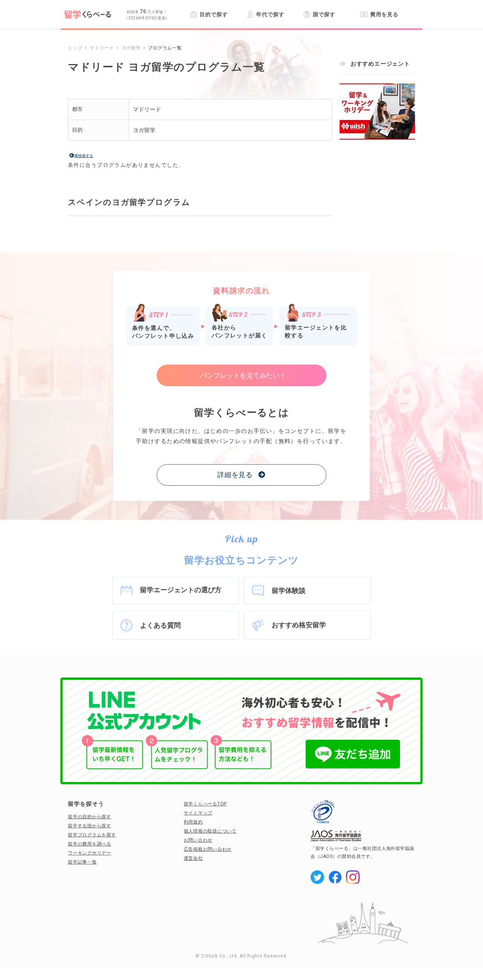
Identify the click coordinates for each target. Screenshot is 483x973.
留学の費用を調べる (89, 844)
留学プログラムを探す (92, 835)
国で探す (324, 14)
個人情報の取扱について (210, 831)
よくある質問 (160, 625)
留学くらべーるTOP (205, 804)
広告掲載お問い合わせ (208, 849)
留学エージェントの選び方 (181, 590)
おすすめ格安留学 (299, 625)
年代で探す (270, 14)
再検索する (83, 156)
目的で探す (214, 14)
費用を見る (384, 14)
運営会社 (193, 858)
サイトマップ (198, 813)
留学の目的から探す (89, 816)
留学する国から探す (89, 825)
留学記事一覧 (82, 862)
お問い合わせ (198, 840)
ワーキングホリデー (89, 853)
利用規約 (193, 822)
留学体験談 (289, 590)
